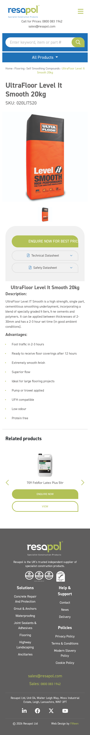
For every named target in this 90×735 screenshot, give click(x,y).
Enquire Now (45, 494)
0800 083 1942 (52, 21)
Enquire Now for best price (53, 241)
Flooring (19, 68)
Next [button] (83, 482)
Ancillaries (25, 654)
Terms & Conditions (64, 643)
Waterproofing (25, 616)
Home (9, 68)
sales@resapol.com (41, 26)
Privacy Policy (65, 636)
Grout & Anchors (25, 608)
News (65, 609)
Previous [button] (7, 482)
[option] (45, 214)
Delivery (65, 617)
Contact (65, 602)
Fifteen (74, 724)
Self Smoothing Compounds (43, 68)
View (45, 506)
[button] (78, 42)
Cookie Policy (65, 663)
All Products (43, 57)
